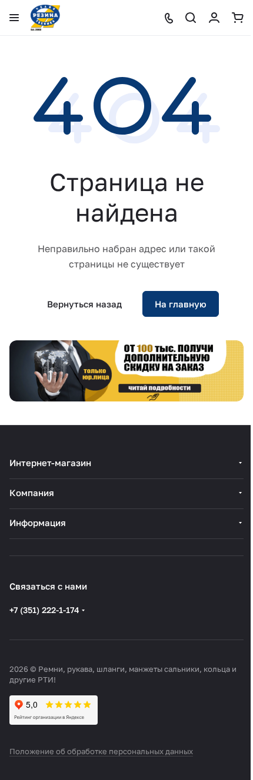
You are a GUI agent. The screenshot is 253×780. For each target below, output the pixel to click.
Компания (31, 492)
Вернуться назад (84, 304)
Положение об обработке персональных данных (101, 751)
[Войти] (214, 18)
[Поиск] (191, 18)
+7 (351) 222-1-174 (44, 610)
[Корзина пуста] (238, 18)
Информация (37, 522)
